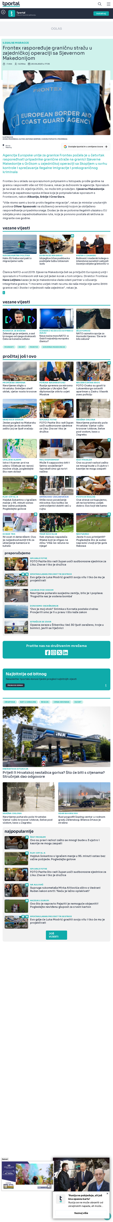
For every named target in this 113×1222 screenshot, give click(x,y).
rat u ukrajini (28, 702)
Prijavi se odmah (15, 685)
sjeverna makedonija (54, 347)
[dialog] (81, 1188)
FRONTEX (34, 347)
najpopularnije (19, 831)
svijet (22, 347)
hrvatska (10, 702)
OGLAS (56, 29)
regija (45, 702)
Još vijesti (53, 935)
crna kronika (61, 702)
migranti (9, 347)
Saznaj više (81, 1213)
